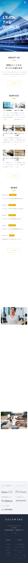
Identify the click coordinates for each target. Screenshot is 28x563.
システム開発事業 (7, 110)
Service (20, 539)
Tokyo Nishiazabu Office (14, 525)
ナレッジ (12, 235)
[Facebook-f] (12, 533)
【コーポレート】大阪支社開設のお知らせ (11, 218)
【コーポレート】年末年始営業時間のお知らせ (12, 198)
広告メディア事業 (18, 110)
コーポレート (13, 195)
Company (8, 539)
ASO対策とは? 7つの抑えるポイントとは (11, 239)
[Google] (15, 533)
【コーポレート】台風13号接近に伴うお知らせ (12, 208)
